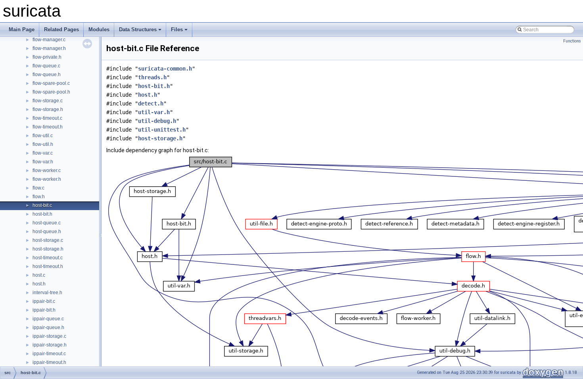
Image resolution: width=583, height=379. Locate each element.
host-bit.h (42, 214)
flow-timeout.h (48, 127)
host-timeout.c (48, 257)
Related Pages (61, 30)
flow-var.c (43, 153)
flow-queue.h (47, 74)
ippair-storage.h (50, 345)
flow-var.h (43, 162)
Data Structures (138, 30)
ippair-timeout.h (49, 362)
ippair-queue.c (48, 319)
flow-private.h (47, 57)
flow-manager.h (49, 48)
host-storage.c (48, 240)
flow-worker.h (47, 179)
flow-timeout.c (47, 118)
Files (177, 30)
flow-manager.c (49, 39)
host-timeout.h (48, 266)
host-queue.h (47, 231)
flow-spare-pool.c (51, 83)
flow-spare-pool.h (51, 92)
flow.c (38, 188)
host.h (39, 284)
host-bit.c (42, 205)
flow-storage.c (48, 100)
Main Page (22, 30)
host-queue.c (47, 223)
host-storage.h (48, 249)
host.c (39, 275)
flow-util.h (43, 144)
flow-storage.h (48, 109)
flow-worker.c (47, 170)
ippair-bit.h (44, 310)
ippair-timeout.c (49, 353)
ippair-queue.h (48, 327)
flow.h (39, 196)
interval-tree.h (47, 292)
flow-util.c (43, 135)
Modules (98, 30)
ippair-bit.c (44, 301)
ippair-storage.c (49, 336)
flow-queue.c (46, 66)
